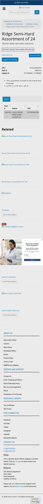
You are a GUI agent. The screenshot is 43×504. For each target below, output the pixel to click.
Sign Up (32, 259)
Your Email (26, 254)
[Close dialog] (42, 239)
